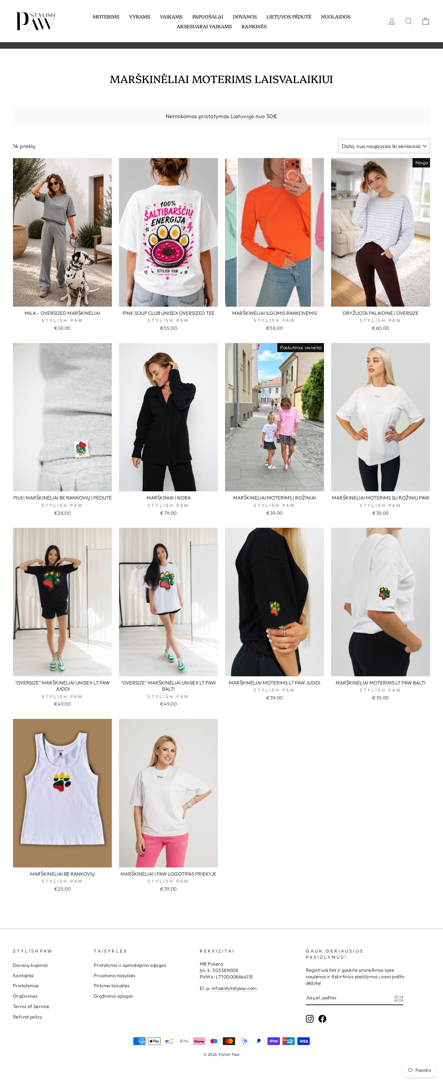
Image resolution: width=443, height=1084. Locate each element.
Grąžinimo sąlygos (113, 996)
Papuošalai (207, 16)
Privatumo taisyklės (115, 976)
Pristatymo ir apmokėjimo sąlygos (130, 965)
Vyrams (139, 16)
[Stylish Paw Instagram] (310, 1019)
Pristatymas (26, 986)
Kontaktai (23, 976)
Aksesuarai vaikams (204, 26)
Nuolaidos (336, 16)
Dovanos (245, 16)
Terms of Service (31, 1006)
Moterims (106, 16)
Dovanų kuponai (30, 965)
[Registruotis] (399, 998)
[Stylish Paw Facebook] (322, 1019)
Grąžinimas (25, 996)
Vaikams (171, 16)
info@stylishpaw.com (234, 988)
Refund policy (27, 1017)
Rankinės (254, 26)
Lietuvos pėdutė (289, 16)
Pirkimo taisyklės (112, 986)
